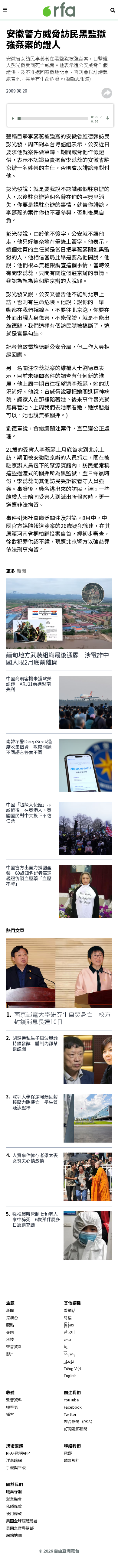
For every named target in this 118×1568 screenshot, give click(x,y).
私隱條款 (14, 1506)
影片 (10, 1354)
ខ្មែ (65, 1346)
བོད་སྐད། (70, 1354)
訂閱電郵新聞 (75, 1429)
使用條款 (14, 1513)
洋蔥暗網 (14, 1460)
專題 (10, 1332)
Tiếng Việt (72, 1368)
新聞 (10, 1310)
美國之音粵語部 (20, 1528)
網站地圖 (14, 1535)
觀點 (10, 1325)
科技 (10, 1339)
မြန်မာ (69, 1325)
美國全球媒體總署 (22, 1521)
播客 (10, 1414)
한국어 (69, 1332)
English (70, 1375)
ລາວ (67, 1339)
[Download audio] (107, 117)
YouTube (71, 1400)
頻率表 (12, 1407)
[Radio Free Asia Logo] (59, 9)
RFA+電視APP (18, 1453)
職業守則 (14, 1492)
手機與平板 (16, 1467)
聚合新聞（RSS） (79, 1421)
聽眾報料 (72, 1460)
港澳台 (12, 1317)
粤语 (68, 1317)
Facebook (73, 1407)
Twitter (70, 1414)
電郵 (68, 1453)
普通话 (70, 1310)
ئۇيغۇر (69, 1361)
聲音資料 (14, 1346)
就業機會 (14, 1499)
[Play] (14, 118)
